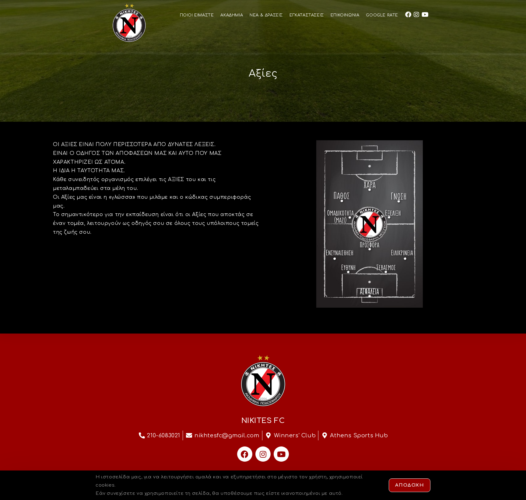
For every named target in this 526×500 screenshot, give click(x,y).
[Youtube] (281, 454)
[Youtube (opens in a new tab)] (425, 15)
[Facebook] (244, 454)
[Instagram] (263, 454)
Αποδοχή (409, 485)
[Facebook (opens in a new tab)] (408, 15)
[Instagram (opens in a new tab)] (416, 15)
